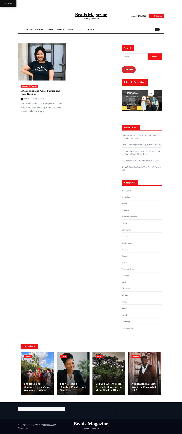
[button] (162, 29)
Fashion (125, 249)
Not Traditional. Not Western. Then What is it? (140, 161)
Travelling (126, 321)
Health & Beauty (128, 269)
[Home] (22, 29)
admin (27, 99)
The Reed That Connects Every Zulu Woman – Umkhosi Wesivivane (36, 388)
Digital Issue (127, 243)
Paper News (49, 425)
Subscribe (8, 3)
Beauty (124, 204)
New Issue (126, 289)
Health (71, 29)
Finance (60, 29)
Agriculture (126, 197)
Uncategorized (127, 328)
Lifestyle (125, 276)
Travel (80, 29)
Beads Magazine (91, 14)
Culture (90, 29)
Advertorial (126, 191)
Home (29, 29)
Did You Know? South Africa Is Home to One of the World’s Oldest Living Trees (109, 388)
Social (124, 302)
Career (50, 29)
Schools (125, 295)
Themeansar (23, 428)
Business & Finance (29, 86)
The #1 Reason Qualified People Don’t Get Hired (142, 145)
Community (126, 230)
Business (39, 29)
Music (124, 282)
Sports (124, 308)
